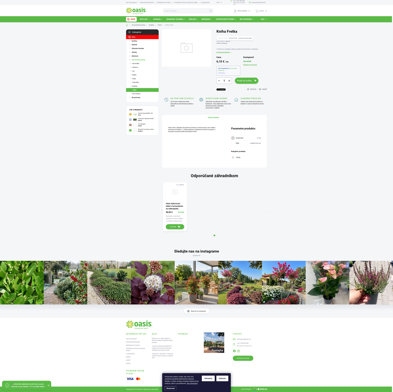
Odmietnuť (208, 378)
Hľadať (210, 11)
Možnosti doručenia (250, 65)
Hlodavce (135, 67)
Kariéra (128, 363)
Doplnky (134, 86)
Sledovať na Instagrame (198, 311)
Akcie (133, 37)
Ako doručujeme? (131, 2)
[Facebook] (234, 350)
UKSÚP (128, 360)
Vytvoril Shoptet (246, 389)
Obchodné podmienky (147, 2)
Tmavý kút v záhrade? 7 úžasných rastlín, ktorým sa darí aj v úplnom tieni (162, 356)
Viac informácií (192, 383)
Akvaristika (135, 63)
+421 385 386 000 (242, 343)
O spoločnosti (205, 2)
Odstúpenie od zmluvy (164, 2)
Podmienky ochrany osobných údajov (186, 2)
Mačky (134, 75)
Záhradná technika (138, 48)
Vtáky (134, 78)
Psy (133, 71)
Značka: (221, 43)
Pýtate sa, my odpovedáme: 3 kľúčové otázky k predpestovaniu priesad (162, 340)
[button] (214, 235)
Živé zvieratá (136, 94)
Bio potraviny (136, 97)
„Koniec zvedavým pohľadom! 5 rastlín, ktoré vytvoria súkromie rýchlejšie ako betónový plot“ (162, 348)
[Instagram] (238, 350)
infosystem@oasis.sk (244, 339)
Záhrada (134, 44)
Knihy (134, 90)
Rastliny (134, 41)
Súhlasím (222, 378)
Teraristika (135, 82)
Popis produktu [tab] (213, 117)
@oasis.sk (196, 255)
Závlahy (134, 52)
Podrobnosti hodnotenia (245, 38)
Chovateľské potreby (138, 60)
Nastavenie (171, 388)
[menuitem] (131, 19)
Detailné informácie (223, 52)
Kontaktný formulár (243, 358)
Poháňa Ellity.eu (221, 73)
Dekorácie (135, 56)
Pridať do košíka (244, 80)
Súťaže (128, 357)
